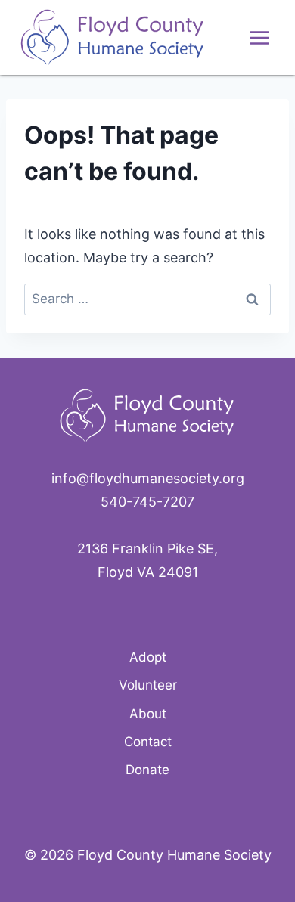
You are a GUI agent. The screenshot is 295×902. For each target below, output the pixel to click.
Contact (148, 741)
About (147, 713)
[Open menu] (259, 37)
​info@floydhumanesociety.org (147, 478)
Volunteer (148, 685)
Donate (147, 769)
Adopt (147, 657)
